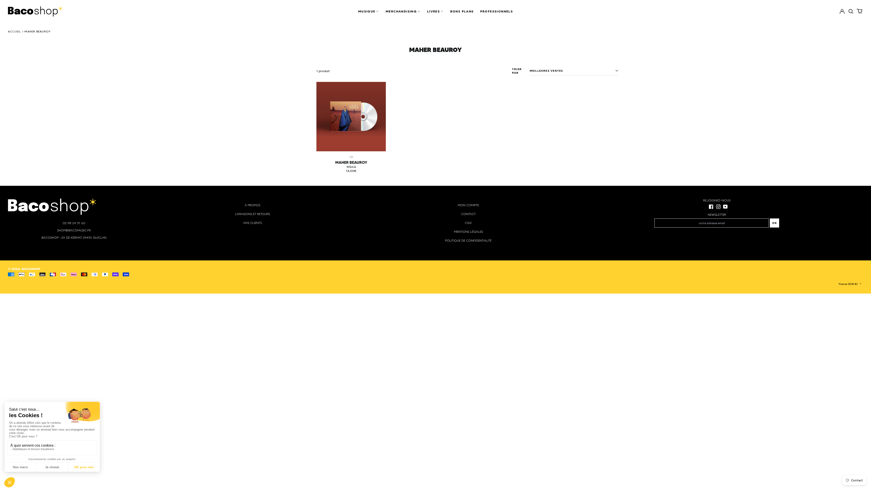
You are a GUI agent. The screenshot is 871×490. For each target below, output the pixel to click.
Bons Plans (462, 11)
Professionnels (496, 11)
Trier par (517, 70)
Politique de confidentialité (468, 241)
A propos (252, 205)
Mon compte (468, 205)
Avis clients (252, 223)
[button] (850, 11)
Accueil (14, 31)
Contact (468, 214)
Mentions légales (468, 232)
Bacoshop (31, 269)
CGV (468, 223)
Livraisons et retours (252, 214)
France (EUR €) (848, 284)
